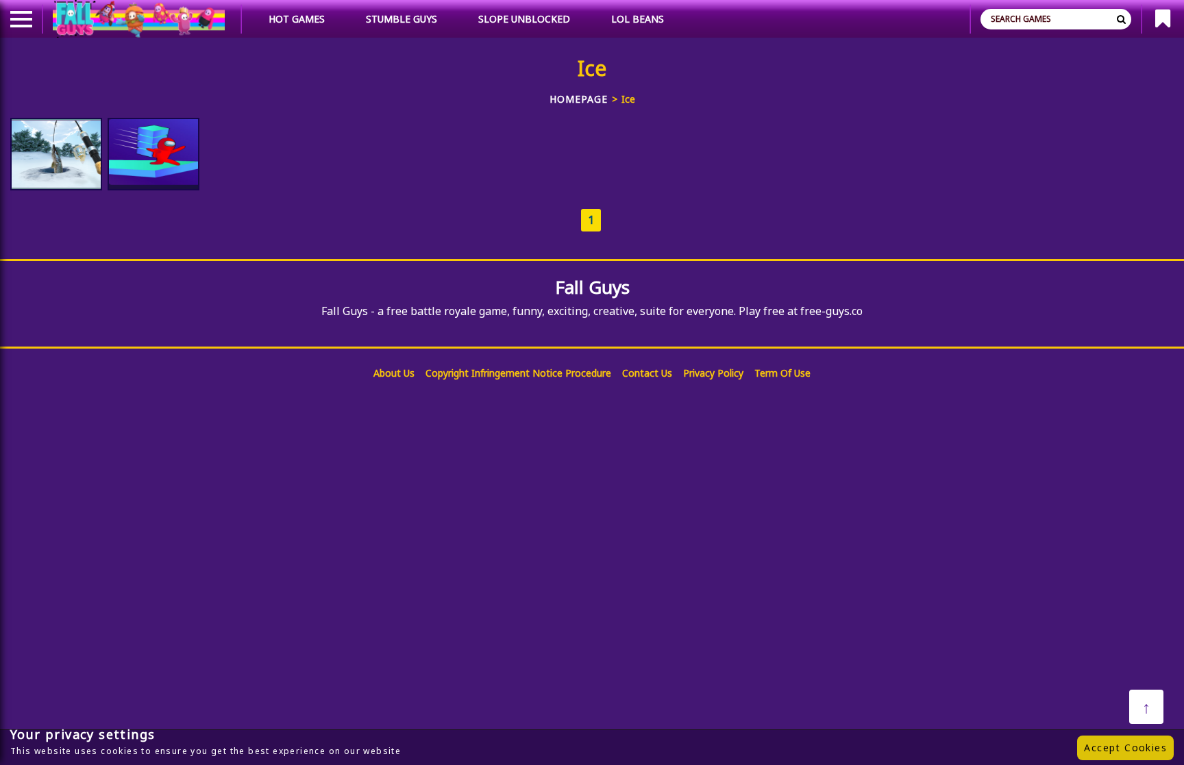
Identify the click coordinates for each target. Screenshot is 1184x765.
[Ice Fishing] (56, 154)
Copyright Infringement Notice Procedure (518, 372)
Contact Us (647, 372)
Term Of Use (782, 372)
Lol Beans (637, 18)
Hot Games (297, 18)
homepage (579, 98)
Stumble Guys (401, 18)
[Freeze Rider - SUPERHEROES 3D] (153, 154)
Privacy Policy (713, 372)
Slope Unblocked (524, 18)
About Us (394, 372)
